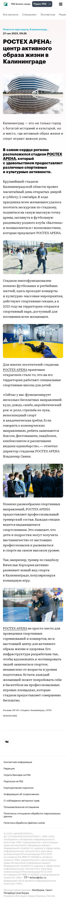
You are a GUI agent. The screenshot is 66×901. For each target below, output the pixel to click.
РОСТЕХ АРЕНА (15, 370)
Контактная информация (18, 761)
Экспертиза (48, 14)
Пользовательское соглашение (21, 806)
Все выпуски (10, 14)
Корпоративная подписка (18, 787)
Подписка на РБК (13, 781)
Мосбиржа (38, 889)
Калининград (38, 29)
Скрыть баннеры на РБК (17, 774)
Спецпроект (29, 14)
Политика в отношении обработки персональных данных (32, 814)
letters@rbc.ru (38, 877)
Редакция (9, 768)
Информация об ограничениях (21, 793)
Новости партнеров (15, 29)
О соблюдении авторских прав (21, 800)
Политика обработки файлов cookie (24, 822)
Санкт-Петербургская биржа (28, 891)
